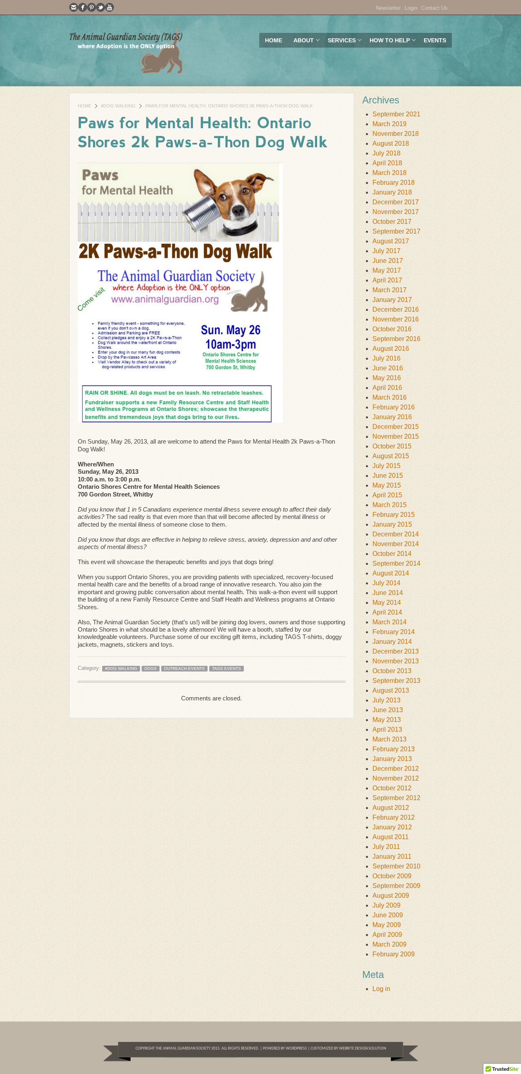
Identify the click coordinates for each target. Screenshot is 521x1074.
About (301, 42)
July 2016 (386, 358)
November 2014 (395, 543)
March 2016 (389, 397)
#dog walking (118, 105)
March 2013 (389, 739)
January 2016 (392, 416)
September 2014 (396, 563)
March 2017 (389, 290)
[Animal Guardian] (126, 50)
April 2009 (387, 934)
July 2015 (386, 465)
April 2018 (387, 163)
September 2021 (396, 114)
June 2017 (387, 260)
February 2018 (393, 182)
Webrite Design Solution (362, 1048)
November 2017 (395, 211)
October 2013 (392, 670)
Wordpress (296, 1048)
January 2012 (392, 827)
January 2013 (392, 758)
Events (435, 40)
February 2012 (393, 817)
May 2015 (386, 485)
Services (339, 42)
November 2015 (395, 436)
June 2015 (387, 475)
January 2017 (392, 299)
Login (411, 8)
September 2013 (396, 680)
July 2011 (386, 846)
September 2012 (396, 797)
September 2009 (396, 885)
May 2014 (386, 602)
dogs (150, 668)
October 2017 (392, 221)
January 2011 (392, 856)
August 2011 (390, 836)
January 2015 (392, 524)
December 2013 (395, 651)
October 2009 (392, 876)
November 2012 (395, 778)
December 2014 (395, 534)
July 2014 (386, 583)
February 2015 (393, 514)
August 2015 (390, 456)
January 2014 (392, 641)
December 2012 (395, 768)
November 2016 (395, 319)
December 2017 (395, 202)
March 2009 (389, 944)
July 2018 (386, 153)
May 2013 (386, 719)
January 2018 (392, 192)
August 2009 (390, 895)
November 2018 (395, 133)
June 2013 (387, 710)
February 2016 (393, 407)
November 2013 (395, 661)
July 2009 (386, 905)
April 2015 (387, 495)
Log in (381, 988)
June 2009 (387, 915)
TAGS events (226, 668)
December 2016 (395, 309)
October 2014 (392, 553)
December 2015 (395, 426)
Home (273, 40)
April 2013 (387, 729)
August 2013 (390, 690)
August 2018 (390, 143)
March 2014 (389, 622)
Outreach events (184, 668)
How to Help (387, 42)
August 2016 (390, 348)
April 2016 (387, 387)
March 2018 (389, 172)
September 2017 (396, 231)
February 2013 (393, 749)
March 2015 (389, 504)
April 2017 (387, 280)
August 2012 (390, 807)
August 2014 (390, 573)
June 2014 (387, 592)
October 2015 (392, 446)
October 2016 (392, 329)
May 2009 (386, 924)
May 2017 (386, 270)
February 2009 (393, 954)
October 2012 (392, 788)
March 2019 (389, 123)
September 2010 (396, 866)
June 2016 (387, 368)
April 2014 (387, 612)
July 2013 (386, 700)
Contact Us (434, 8)
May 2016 (386, 377)
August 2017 (390, 241)
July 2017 (386, 250)
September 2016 (396, 338)
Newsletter (388, 8)
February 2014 (393, 631)
